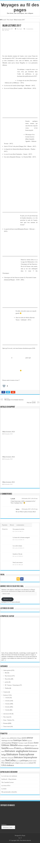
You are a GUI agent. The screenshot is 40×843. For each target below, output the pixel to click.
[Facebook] (21, 579)
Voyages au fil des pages (20, 7)
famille (5, 748)
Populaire (4, 525)
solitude (31, 763)
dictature (30, 743)
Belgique (15, 743)
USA (3, 765)
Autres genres (7, 670)
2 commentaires (29, 28)
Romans (5, 723)
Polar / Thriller (7, 720)
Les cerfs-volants (17, 546)
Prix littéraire (6, 763)
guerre (23, 748)
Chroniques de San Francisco (12, 277)
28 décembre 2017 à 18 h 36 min (30, 498)
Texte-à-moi (6, 726)
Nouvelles (8, 679)
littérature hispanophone (25, 757)
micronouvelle (7, 714)
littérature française (7, 757)
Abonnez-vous (7, 599)
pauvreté (18, 760)
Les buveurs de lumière (10, 85)
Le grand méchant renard (11, 229)
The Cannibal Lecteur (7, 782)
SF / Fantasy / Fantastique (12, 685)
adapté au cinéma (5, 738)
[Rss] (18, 579)
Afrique (19, 738)
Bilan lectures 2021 (8, 482)
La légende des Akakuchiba (11, 149)
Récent (12, 525)
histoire (28, 748)
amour (29, 737)
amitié (24, 738)
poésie (7, 682)
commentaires (20, 525)
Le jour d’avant (8, 154)
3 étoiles (7, 704)
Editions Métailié (9, 745)
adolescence (13, 738)
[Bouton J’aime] (4, 386)
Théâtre (7, 688)
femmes (11, 748)
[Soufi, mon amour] (6, 565)
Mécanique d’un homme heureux (13, 399)
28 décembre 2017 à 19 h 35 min (30, 509)
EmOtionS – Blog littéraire (8, 779)
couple (25, 743)
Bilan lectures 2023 (8, 431)
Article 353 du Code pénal (11, 146)
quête (13, 763)
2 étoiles (7, 700)
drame (36, 743)
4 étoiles (7, 707)
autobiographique (6, 743)
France (17, 748)
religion (17, 763)
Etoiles (5, 695)
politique (24, 760)
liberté (2, 751)
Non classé (10, 19)
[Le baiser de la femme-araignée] (6, 540)
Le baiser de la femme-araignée (21, 537)
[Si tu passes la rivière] (6, 531)
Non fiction (8, 676)
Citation (5, 692)
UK (34, 763)
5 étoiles (7, 710)
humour (35, 748)
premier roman (32, 760)
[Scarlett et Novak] (6, 556)
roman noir (23, 763)
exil (36, 745)
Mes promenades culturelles (9, 792)
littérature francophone (20, 754)
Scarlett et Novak (17, 554)
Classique (20, 743)
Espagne (32, 745)
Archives (3, 824)
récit (27, 763)
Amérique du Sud (7, 740)
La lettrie (3, 788)
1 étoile (7, 697)
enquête (27, 745)
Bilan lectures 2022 (8, 457)
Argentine (29, 740)
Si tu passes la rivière (18, 529)
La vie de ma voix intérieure (9, 776)
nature (3, 760)
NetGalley (10, 760)
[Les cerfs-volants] (6, 548)
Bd (6, 673)
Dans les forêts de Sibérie (23, 317)
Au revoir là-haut (8, 88)
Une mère (6, 157)
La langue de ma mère (23, 80)
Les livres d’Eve (5, 785)
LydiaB (13, 498)
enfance (21, 745)
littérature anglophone (16, 751)
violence (10, 765)
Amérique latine (20, 740)
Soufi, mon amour (18, 562)
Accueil (4, 19)
